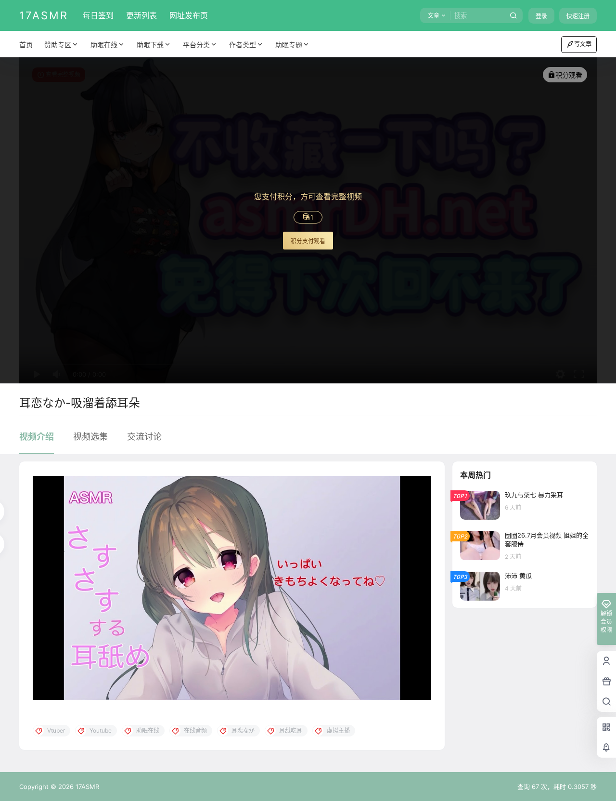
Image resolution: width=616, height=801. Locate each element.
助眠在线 (103, 44)
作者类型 (242, 44)
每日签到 (98, 15)
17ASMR (86, 786)
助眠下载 (150, 44)
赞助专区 (57, 44)
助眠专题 (288, 44)
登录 (541, 16)
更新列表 (141, 15)
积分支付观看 (308, 241)
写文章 (582, 44)
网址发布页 (188, 15)
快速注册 (578, 16)
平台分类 (196, 44)
